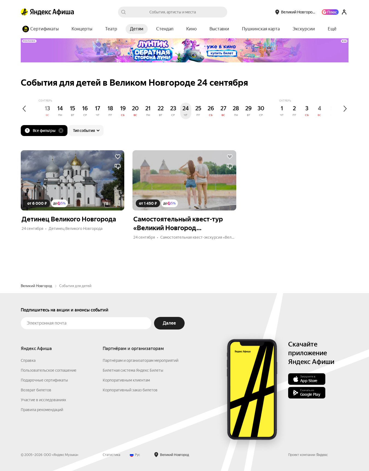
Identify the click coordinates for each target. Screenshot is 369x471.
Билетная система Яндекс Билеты (133, 370)
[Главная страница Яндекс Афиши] (24, 12)
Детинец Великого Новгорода (75, 228)
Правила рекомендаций (42, 410)
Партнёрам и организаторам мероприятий (140, 360)
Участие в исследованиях (43, 400)
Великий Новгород (36, 286)
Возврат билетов (36, 390)
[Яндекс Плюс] (330, 12)
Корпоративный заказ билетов (130, 390)
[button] (332, 29)
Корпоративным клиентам (126, 380)
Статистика (111, 455)
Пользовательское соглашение (48, 370)
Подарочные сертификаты (44, 380)
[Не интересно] (117, 166)
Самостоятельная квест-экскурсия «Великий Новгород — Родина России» (226, 237)
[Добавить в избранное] (117, 157)
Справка (28, 360)
